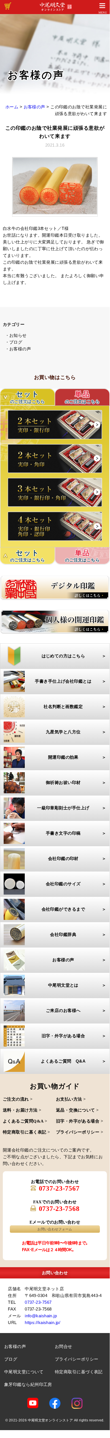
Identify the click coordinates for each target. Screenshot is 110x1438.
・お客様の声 (18, 348)
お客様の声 (15, 1346)
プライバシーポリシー (76, 1359)
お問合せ (63, 1346)
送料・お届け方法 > (22, 1110)
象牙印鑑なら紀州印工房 (28, 1384)
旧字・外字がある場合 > (79, 1121)
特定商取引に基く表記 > (26, 1132)
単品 (82, 397)
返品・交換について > (77, 1110)
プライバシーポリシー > (79, 1132)
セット (27, 556)
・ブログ (14, 342)
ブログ (10, 1359)
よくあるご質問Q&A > (25, 1121)
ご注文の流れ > (18, 1099)
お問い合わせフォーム (54, 1229)
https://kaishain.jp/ (42, 1322)
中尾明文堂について (23, 1371)
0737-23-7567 (59, 1188)
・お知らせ (16, 335)
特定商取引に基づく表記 (79, 1371)
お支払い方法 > (71, 1099)
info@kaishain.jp (41, 1315)
